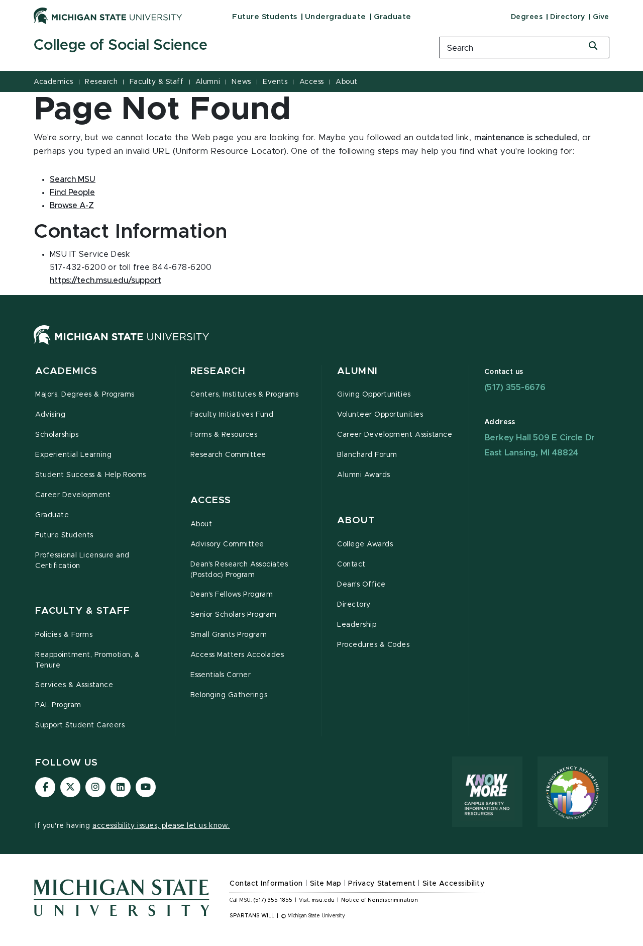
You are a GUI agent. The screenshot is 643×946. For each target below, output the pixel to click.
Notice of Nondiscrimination (379, 900)
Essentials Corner (220, 675)
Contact (351, 564)
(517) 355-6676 (515, 387)
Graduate (392, 17)
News (241, 81)
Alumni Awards (363, 475)
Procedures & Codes (373, 644)
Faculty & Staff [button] (82, 611)
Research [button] (218, 371)
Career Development (73, 495)
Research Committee (228, 454)
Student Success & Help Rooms (90, 475)
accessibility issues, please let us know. (161, 825)
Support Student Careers (80, 725)
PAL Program (58, 705)
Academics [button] (66, 371)
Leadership (356, 624)
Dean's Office (361, 584)
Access (311, 81)
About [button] (356, 520)
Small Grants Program (228, 634)
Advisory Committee (227, 544)
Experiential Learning (73, 454)
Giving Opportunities (374, 394)
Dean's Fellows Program (231, 594)
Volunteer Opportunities (380, 414)
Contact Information (266, 883)
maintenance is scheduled (525, 138)
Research (101, 81)
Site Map (326, 883)
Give (601, 17)
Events (275, 81)
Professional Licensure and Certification (82, 561)
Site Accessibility (453, 883)
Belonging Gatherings (229, 695)
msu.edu (323, 900)
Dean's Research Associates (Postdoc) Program (239, 570)
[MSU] (121, 345)
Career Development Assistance (394, 434)
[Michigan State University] (108, 16)
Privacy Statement (381, 883)
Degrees (527, 17)
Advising (50, 414)
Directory (567, 17)
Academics (53, 81)
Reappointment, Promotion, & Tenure (87, 660)
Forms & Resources (224, 434)
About (347, 81)
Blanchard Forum (367, 454)
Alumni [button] (357, 371)
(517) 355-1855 (273, 900)
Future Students (264, 17)
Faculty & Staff (157, 81)
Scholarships (56, 434)
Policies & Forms (63, 634)
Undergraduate (335, 17)
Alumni (207, 81)
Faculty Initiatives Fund (232, 414)
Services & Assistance (74, 685)
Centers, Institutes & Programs (244, 394)
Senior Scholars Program (233, 614)
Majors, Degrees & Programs (85, 394)
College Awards (365, 544)
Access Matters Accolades (237, 654)
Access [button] (211, 500)
